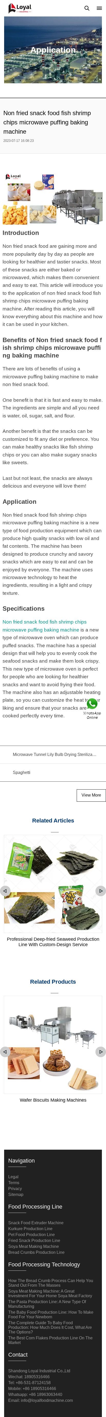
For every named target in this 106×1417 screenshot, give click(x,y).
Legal (13, 1177)
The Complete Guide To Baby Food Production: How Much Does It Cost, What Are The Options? (50, 1327)
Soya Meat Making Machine (33, 1246)
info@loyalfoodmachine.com (47, 1400)
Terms (13, 1183)
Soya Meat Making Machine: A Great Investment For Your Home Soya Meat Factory (50, 1293)
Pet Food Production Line (31, 1234)
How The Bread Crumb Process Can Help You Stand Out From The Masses (50, 1282)
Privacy (15, 1188)
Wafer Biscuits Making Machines (53, 1100)
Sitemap (15, 1194)
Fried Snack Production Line (34, 1240)
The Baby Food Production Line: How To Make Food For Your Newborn (50, 1314)
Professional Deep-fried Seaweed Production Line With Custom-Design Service (53, 942)
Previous (5, 891)
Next (100, 891)
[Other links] (99, 8)
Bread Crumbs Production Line (36, 1252)
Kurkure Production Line (30, 1229)
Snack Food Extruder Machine (36, 1223)
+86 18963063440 (45, 1394)
